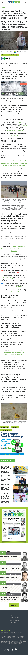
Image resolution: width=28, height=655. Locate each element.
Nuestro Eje (3, 7)
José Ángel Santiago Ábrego (12, 574)
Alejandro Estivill (11, 584)
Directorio (14, 616)
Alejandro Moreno (12, 564)
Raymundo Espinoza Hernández (12, 595)
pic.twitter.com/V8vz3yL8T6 (14, 287)
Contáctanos (14, 622)
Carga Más (14, 605)
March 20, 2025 (14, 135)
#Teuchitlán (20, 122)
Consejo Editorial (14, 617)
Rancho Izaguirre (5, 430)
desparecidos (4, 427)
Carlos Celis (10, 553)
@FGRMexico (23, 126)
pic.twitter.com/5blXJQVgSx (15, 130)
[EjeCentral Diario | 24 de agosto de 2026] (14, 525)
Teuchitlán (14, 427)
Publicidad (14, 619)
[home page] (14, 2)
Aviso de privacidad (5, 630)
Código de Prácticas (14, 620)
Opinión (8, 551)
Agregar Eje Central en (9, 55)
